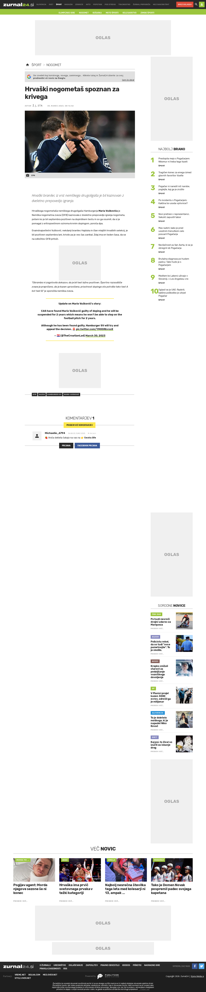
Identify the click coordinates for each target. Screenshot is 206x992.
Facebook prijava (87, 445)
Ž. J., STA (37, 105)
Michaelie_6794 (55, 433)
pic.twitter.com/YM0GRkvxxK (94, 329)
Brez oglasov (185, 4)
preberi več (79, 425)
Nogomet (53, 65)
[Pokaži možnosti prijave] (202, 4)
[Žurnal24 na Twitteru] (201, 966)
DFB (34, 394)
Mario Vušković (71, 394)
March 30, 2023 (95, 335)
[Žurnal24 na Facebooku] (195, 966)
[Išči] (196, 4)
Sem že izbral (128, 80)
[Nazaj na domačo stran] (27, 65)
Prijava (66, 445)
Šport (36, 65)
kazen (42, 394)
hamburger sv (54, 394)
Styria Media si (197, 976)
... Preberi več (144, 989)
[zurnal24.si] (18, 4)
